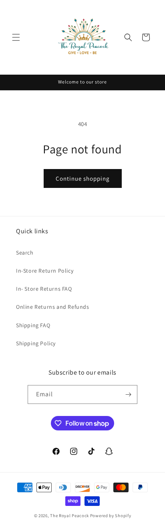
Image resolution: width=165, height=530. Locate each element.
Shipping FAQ (33, 325)
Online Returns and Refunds (52, 306)
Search (25, 252)
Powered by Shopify (110, 515)
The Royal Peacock (70, 515)
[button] (16, 37)
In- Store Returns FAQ (44, 288)
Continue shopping (83, 178)
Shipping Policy (36, 343)
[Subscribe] (128, 394)
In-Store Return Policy (44, 270)
